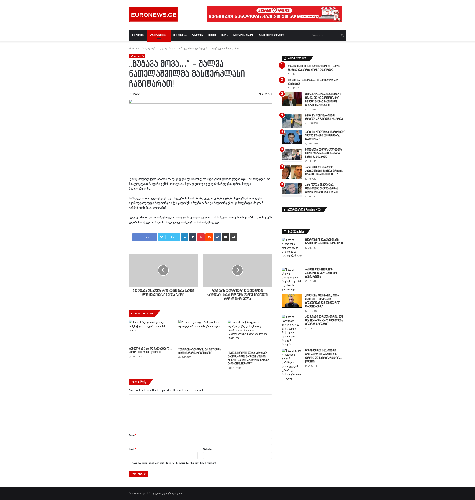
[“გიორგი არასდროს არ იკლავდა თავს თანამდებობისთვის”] (200, 333)
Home (134, 48)
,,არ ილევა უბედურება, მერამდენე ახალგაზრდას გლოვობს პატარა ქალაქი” (322, 188)
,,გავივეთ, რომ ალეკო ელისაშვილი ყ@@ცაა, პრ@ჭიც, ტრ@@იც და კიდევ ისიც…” (324, 171)
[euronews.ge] (153, 14)
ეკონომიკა (180, 35)
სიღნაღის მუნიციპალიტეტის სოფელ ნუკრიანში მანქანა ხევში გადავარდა (323, 153)
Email (132, 449)
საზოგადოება (158, 35)
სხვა (223, 35)
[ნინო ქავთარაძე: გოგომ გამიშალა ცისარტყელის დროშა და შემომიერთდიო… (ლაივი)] (292, 364)
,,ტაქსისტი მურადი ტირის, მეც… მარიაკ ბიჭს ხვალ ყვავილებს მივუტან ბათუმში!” (325, 320)
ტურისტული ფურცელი (272, 35)
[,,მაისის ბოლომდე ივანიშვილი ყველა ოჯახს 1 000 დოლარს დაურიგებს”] (292, 137)
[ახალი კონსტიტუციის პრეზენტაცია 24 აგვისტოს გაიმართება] (292, 279)
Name (132, 435)
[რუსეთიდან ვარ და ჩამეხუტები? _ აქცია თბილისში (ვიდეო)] (151, 332)
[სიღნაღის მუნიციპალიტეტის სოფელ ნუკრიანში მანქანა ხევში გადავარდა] (292, 155)
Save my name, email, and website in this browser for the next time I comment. (174, 463)
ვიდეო (212, 35)
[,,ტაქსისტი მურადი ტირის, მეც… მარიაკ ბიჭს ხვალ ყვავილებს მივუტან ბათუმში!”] (292, 330)
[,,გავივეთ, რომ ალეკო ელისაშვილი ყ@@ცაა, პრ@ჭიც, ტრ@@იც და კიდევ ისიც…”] (292, 172)
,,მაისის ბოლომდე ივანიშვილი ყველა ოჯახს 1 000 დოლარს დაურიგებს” (325, 135)
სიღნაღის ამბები (243, 35)
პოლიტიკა (138, 35)
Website (207, 449)
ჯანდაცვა (197, 35)
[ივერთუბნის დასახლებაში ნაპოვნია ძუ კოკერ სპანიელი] (292, 251)
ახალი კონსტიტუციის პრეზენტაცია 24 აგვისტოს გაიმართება (321, 273)
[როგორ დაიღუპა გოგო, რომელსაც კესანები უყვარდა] (292, 121)
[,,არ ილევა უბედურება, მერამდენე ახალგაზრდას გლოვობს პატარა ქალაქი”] (292, 190)
